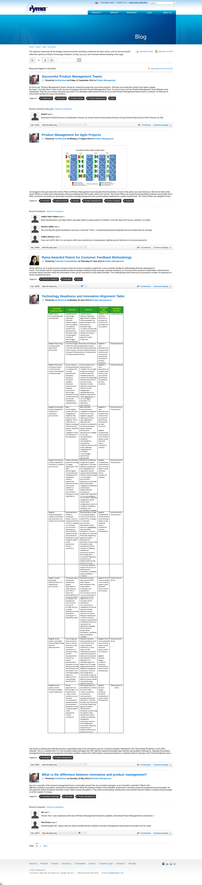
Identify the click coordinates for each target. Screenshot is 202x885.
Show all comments (63, 109)
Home (31, 47)
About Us (33, 864)
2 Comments (145, 833)
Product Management (106, 80)
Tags (44, 47)
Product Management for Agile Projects (71, 135)
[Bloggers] (45, 60)
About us (167, 12)
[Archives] (52, 60)
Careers (92, 864)
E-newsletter (80, 864)
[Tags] (39, 60)
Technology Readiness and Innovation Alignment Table (83, 296)
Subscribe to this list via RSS (162, 69)
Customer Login (106, 864)
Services (114, 12)
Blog (149, 12)
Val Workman (61, 80)
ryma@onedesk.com (115, 873)
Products (96, 12)
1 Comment (146, 125)
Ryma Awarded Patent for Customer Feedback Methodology (87, 257)
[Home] (32, 60)
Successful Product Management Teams (72, 76)
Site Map (132, 864)
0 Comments (145, 286)
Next (45, 846)
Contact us (120, 864)
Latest (38, 47)
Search (79, 60)
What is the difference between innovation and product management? (94, 774)
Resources (132, 12)
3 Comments (145, 247)
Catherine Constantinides (66, 261)
